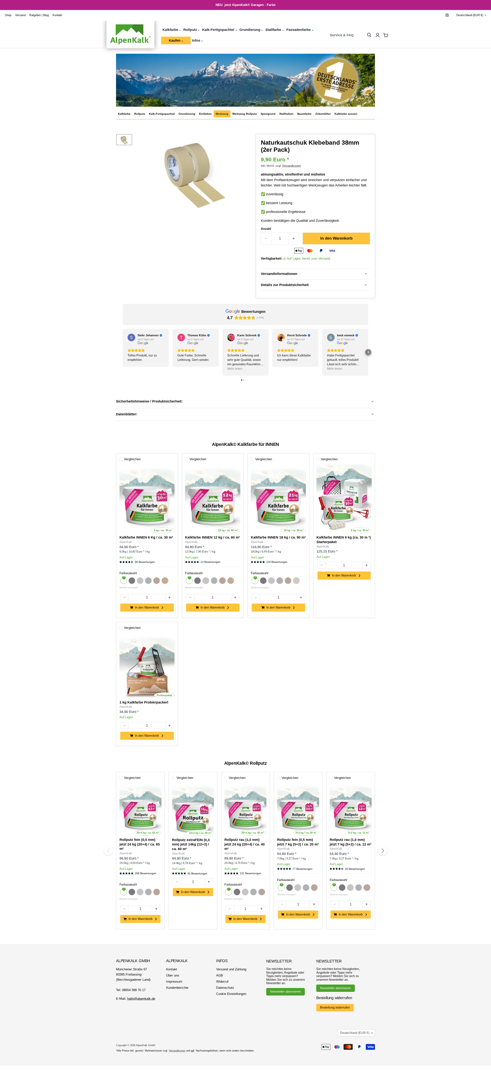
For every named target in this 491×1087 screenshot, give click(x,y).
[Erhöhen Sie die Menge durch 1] (293, 238)
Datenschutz (225, 988)
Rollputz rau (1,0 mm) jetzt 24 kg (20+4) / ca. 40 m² (244, 844)
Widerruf (222, 981)
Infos (196, 40)
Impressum (174, 981)
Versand (20, 15)
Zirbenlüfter (323, 113)
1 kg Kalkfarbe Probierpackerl (143, 702)
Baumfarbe (304, 113)
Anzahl (266, 228)
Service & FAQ (342, 35)
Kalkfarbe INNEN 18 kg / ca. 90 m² (278, 537)
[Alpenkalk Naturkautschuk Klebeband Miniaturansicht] (124, 139)
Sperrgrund (268, 113)
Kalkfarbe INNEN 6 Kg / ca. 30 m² (146, 537)
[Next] (382, 850)
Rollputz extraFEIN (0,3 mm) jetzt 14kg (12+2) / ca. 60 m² (191, 844)
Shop (8, 15)
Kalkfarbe (170, 30)
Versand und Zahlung (231, 969)
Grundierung (250, 30)
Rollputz (190, 30)
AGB (219, 975)
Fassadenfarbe (299, 30)
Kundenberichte (177, 988)
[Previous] (108, 850)
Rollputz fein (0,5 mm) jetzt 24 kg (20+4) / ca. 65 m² (139, 844)
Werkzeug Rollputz (244, 113)
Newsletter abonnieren (285, 991)
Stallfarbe (273, 30)
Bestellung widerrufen (335, 1007)
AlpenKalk (125, 542)
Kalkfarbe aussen (345, 113)
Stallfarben (286, 113)
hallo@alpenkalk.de (141, 998)
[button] (123, 352)
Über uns (172, 975)
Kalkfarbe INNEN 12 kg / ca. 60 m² (212, 537)
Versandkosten (291, 165)
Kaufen (175, 40)
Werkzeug (222, 113)
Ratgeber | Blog (39, 15)
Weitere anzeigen (128, 587)
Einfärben (205, 113)
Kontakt (57, 15)
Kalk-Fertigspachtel (218, 30)
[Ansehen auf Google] (131, 337)
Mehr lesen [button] (234, 368)
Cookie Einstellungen (231, 994)
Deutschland (469, 15)
